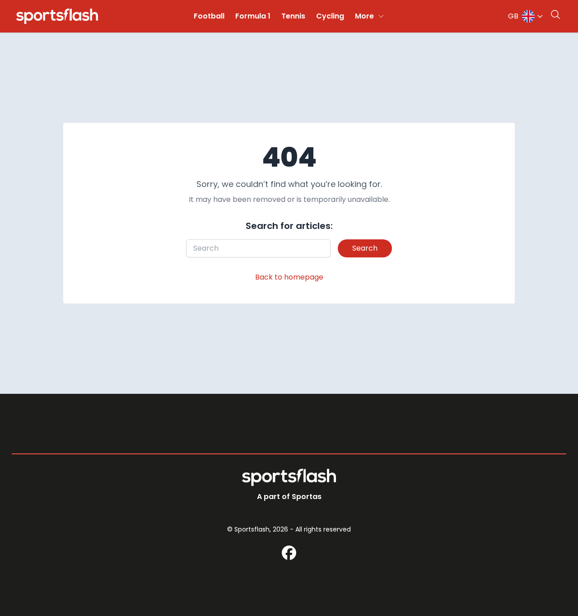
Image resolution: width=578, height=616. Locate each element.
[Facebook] (289, 553)
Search (365, 248)
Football (209, 16)
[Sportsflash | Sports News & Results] (57, 16)
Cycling (330, 16)
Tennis (293, 16)
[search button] (555, 14)
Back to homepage (289, 277)
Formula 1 (252, 16)
